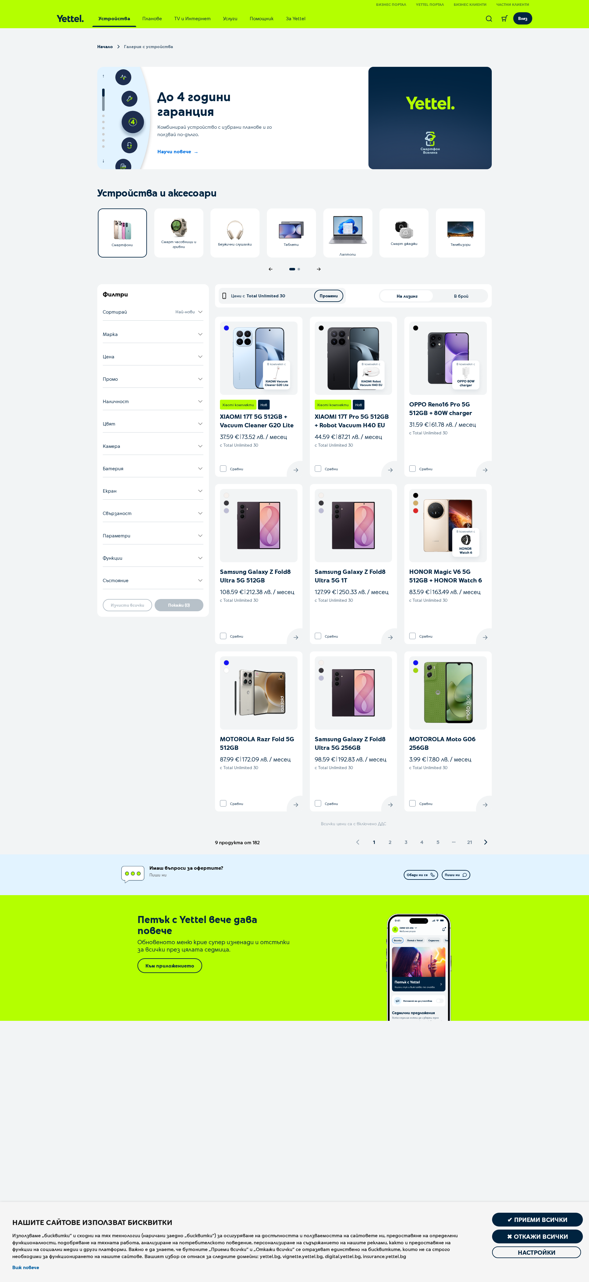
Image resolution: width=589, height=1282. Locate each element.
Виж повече (25, 1267)
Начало (105, 46)
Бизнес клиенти (470, 4)
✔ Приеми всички (537, 1219)
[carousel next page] (319, 269)
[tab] (114, 18)
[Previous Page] (358, 842)
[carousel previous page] (271, 269)
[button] (153, 312)
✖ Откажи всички (537, 1236)
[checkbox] (223, 468)
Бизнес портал (391, 4)
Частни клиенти (512, 4)
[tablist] (202, 18)
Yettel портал (430, 4)
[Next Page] (485, 842)
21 (469, 842)
